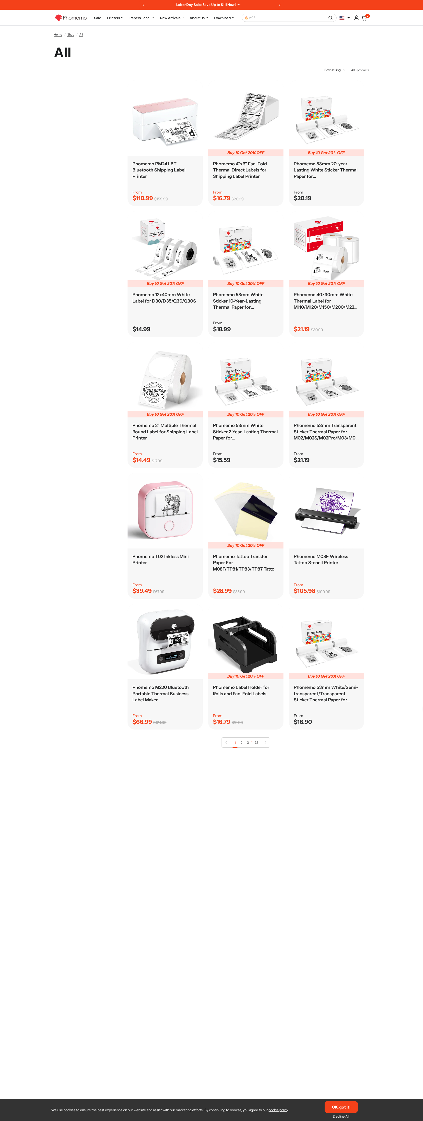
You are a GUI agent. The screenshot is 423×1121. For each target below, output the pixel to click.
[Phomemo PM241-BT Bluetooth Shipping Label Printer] (165, 118)
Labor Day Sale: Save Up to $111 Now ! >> (198, 4)
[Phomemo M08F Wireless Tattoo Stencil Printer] (326, 510)
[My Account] (356, 18)
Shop (70, 34)
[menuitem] (97, 18)
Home (58, 34)
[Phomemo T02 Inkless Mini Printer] (165, 510)
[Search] (330, 18)
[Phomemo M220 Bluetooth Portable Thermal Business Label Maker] (165, 641)
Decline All (341, 1116)
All (81, 34)
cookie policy (278, 1110)
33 (256, 742)
